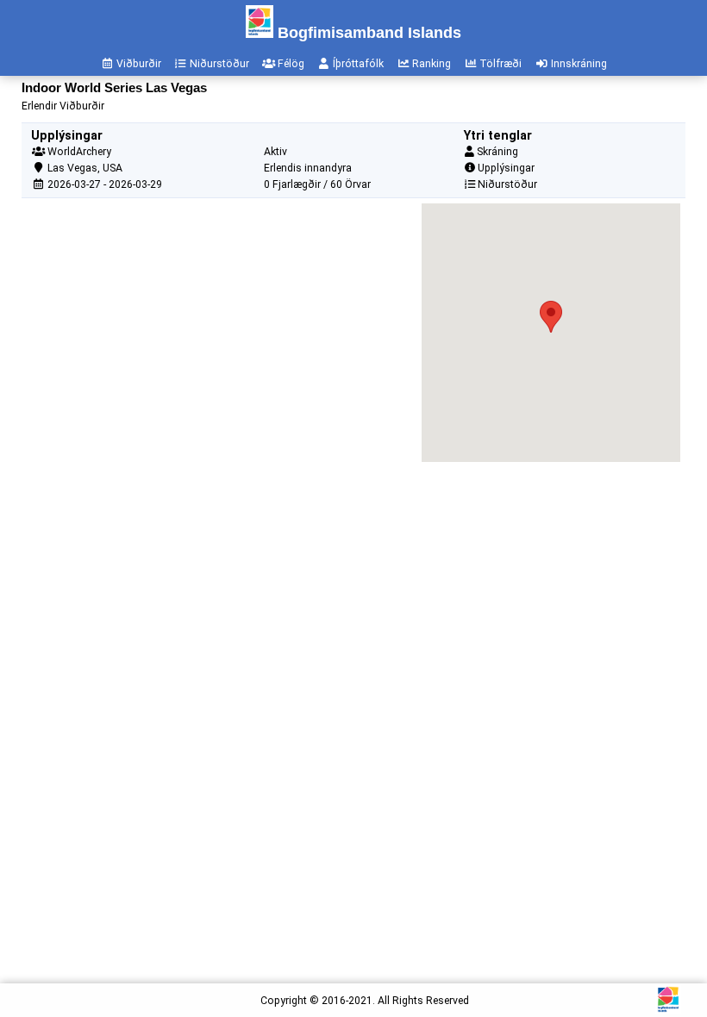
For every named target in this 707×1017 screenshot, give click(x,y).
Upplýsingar (506, 168)
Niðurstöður (507, 184)
